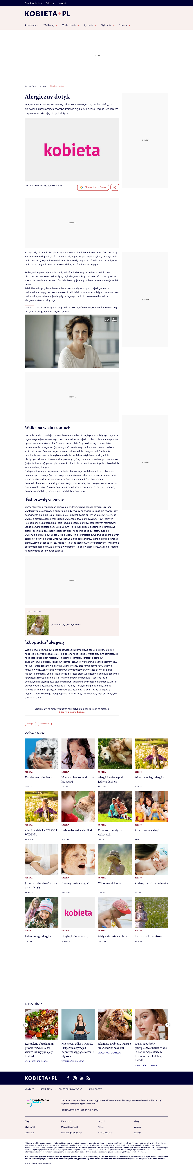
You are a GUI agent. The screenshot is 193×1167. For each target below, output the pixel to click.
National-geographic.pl (71, 1132)
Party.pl (101, 1121)
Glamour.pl (30, 1127)
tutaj (49, 1163)
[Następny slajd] (167, 1024)
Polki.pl (101, 1127)
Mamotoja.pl (66, 1121)
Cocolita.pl (29, 1132)
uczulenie (44, 723)
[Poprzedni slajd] (25, 1024)
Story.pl (137, 1132)
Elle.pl (27, 1121)
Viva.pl (137, 1121)
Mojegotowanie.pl (69, 1127)
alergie (30, 723)
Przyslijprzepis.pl (105, 1132)
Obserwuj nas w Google (95, 187)
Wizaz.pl (137, 1127)
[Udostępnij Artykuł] (114, 187)
